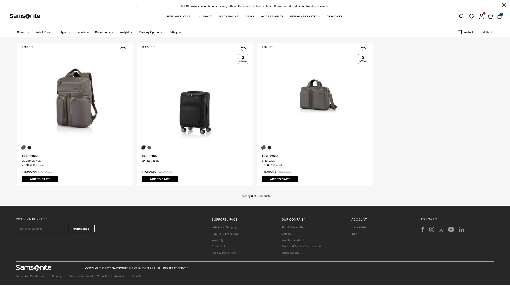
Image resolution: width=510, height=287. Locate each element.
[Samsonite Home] (25, 16)
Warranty (218, 240)
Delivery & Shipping (224, 227)
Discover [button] (335, 16)
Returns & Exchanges (225, 233)
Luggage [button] (205, 16)
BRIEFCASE (268, 160)
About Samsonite (292, 227)
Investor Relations (292, 240)
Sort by (484, 32)
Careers (286, 233)
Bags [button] (250, 16)
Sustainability (290, 253)
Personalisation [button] (305, 16)
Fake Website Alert (224, 253)
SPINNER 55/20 (150, 160)
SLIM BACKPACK (31, 160)
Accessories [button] (272, 16)
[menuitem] (179, 16)
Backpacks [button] (229, 16)
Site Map (137, 276)
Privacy (56, 276)
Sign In (355, 233)
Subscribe (81, 228)
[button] (136, 6)
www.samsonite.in (202, 6)
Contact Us (219, 246)
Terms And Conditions (30, 276)
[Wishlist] (471, 16)
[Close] (504, 5)
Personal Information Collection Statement (96, 276)
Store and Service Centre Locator (302, 246)
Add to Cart (40, 179)
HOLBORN (30, 156)
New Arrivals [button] (179, 16)
